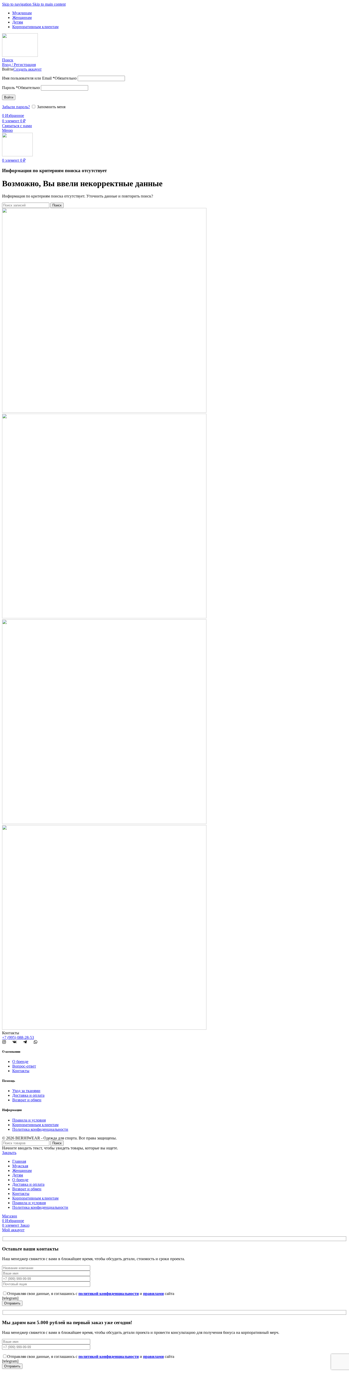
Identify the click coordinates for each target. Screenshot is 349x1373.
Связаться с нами (17, 126)
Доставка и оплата (28, 1095)
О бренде (20, 1061)
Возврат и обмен (26, 1100)
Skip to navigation (17, 4)
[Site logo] (20, 55)
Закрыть (9, 1152)
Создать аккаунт (27, 69)
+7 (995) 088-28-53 (18, 1037)
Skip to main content (49, 4)
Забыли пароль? (16, 107)
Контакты (20, 1071)
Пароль (21, 87)
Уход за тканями (26, 1091)
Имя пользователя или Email (39, 78)
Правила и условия (29, 1120)
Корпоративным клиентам (35, 1125)
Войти (8, 97)
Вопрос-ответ (24, 1066)
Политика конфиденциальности (40, 1129)
